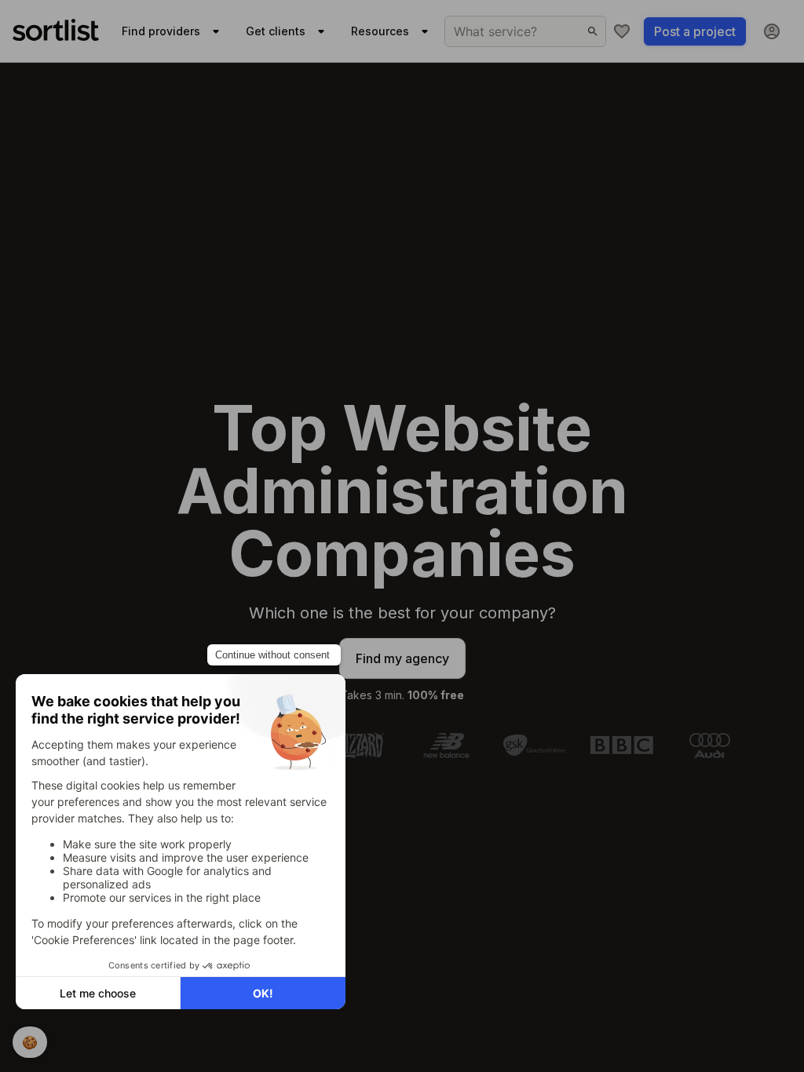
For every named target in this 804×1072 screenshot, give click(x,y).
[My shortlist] (621, 31)
